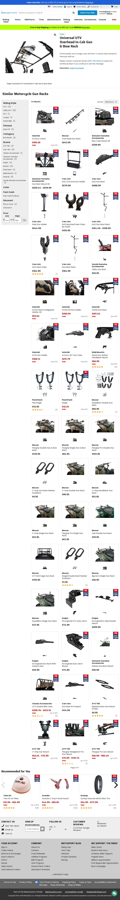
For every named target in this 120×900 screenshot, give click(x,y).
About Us (35, 847)
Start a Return (7, 856)
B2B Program (37, 860)
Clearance (7, 208)
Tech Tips (65, 850)
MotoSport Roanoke (40, 869)
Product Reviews (69, 856)
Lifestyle (65, 853)
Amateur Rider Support (102, 853)
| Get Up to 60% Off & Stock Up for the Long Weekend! (60, 2)
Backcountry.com (53, 892)
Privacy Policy (25, 882)
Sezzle (4, 863)
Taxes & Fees (85, 882)
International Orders (10, 869)
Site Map (43, 885)
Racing (64, 860)
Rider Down (96, 847)
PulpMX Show (97, 856)
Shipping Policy (69, 882)
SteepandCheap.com (96, 892)
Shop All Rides (74, 885)
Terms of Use (10, 882)
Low (6, 218)
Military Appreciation (101, 860)
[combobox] (110, 102)
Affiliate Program (39, 856)
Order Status (7, 850)
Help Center (7, 866)
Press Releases (38, 853)
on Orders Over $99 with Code (60, 27)
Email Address (32, 825)
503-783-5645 (95, 61)
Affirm (4, 860)
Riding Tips (66, 847)
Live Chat (106, 7)
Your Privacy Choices (49, 882)
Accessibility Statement (105, 882)
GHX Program (37, 863)
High (15, 218)
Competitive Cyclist (74, 892)
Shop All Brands (58, 885)
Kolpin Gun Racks (77, 68)
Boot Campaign (98, 866)
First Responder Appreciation (104, 863)
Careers (35, 850)
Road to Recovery (99, 850)
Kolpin (62, 34)
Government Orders (40, 866)
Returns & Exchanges (11, 853)
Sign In (4, 847)
